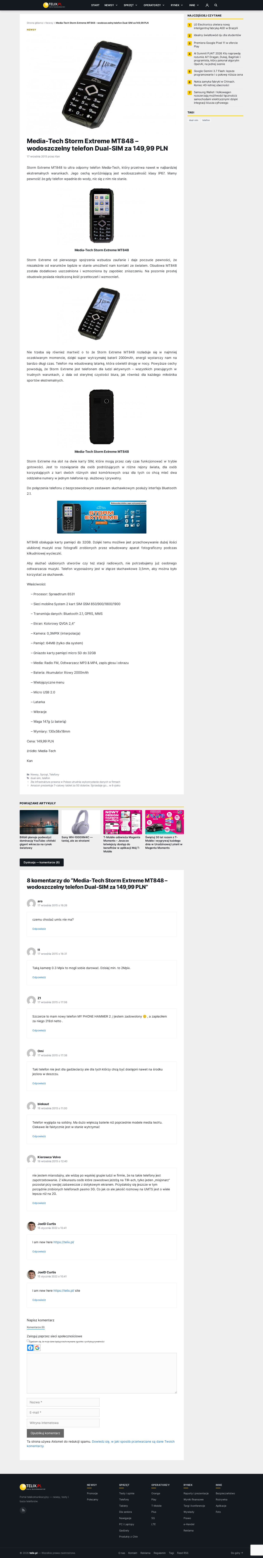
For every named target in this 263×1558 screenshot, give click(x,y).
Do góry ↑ (237, 1553)
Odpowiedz (39, 928)
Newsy (109, 5)
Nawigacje (125, 1518)
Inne (192, 5)
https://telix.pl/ (63, 1242)
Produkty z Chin (128, 1536)
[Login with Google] (37, 1348)
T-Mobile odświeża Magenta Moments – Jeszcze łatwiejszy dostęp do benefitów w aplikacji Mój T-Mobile (121, 844)
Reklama (189, 1530)
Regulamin (160, 1553)
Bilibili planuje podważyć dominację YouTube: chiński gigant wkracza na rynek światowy (38, 843)
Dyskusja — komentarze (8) (42, 862)
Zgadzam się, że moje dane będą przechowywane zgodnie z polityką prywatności (66, 1341)
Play (153, 1499)
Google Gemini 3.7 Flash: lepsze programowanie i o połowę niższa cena (218, 72)
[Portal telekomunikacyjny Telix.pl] (33, 1487)
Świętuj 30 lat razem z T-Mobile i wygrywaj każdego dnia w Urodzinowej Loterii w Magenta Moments (164, 843)
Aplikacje (221, 1505)
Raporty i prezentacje (196, 1493)
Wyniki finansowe (194, 1499)
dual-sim (36, 778)
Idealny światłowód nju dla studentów (217, 35)
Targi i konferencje (194, 1505)
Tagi (171, 1553)
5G (153, 1518)
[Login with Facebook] (30, 1348)
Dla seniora (125, 1511)
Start (95, 5)
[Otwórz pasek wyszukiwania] (216, 5)
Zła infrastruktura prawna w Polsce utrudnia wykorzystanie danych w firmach (75, 781)
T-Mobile (156, 1505)
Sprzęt (129, 5)
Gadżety (124, 1530)
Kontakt (132, 1553)
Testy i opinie (126, 1493)
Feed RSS (182, 1553)
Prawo (187, 1518)
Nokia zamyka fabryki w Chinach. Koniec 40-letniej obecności (214, 83)
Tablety (123, 1505)
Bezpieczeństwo (225, 1493)
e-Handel (189, 1524)
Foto (218, 1511)
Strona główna (35, 22)
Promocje (92, 1493)
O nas (121, 1553)
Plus (153, 1511)
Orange (155, 1493)
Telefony (54, 774)
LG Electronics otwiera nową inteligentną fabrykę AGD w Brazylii (216, 26)
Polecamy (92, 1499)
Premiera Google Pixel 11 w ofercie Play (216, 44)
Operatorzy (152, 5)
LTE (153, 1524)
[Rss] (23, 1510)
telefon (46, 778)
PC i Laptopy (126, 1524)
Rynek (175, 5)
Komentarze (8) (36, 1327)
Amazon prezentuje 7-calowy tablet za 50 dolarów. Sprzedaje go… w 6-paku (75, 785)
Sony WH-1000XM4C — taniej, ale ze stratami (77, 839)
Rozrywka (221, 1499)
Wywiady (189, 1511)
